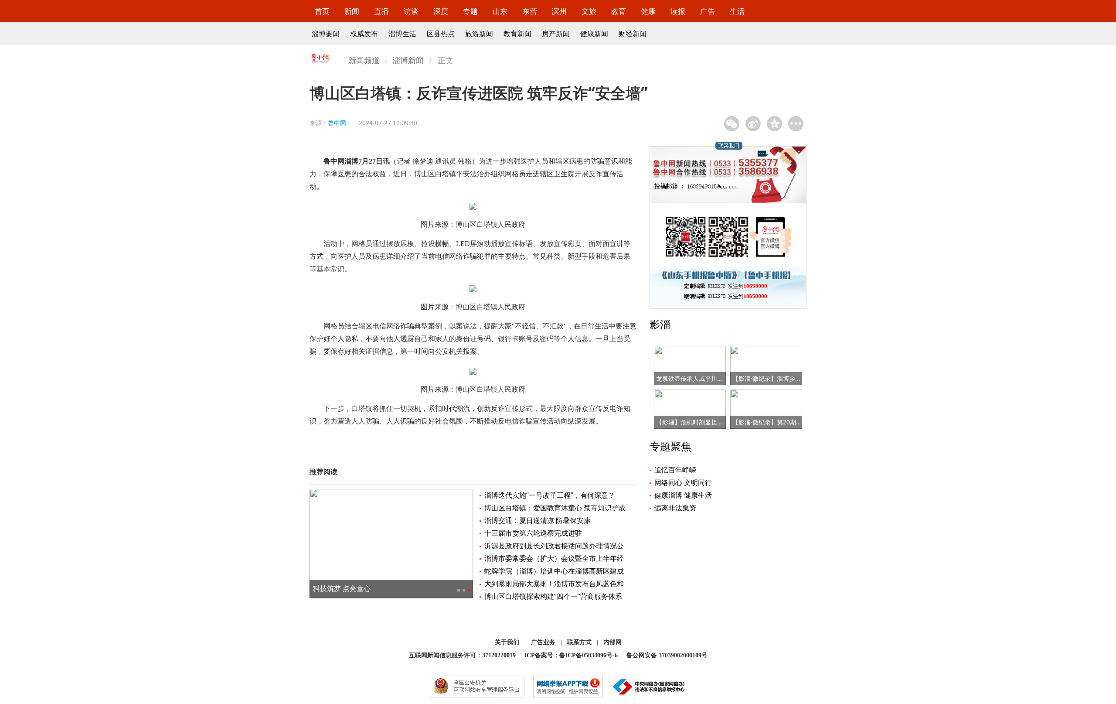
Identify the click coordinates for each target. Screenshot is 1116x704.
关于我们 (507, 642)
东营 (529, 11)
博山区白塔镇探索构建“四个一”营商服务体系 (553, 596)
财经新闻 (632, 33)
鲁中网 (337, 123)
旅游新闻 (479, 33)
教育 (618, 11)
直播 (381, 11)
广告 (707, 11)
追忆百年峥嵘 (675, 470)
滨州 (559, 11)
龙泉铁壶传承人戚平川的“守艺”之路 (704, 378)
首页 (322, 11)
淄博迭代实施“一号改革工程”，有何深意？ (549, 495)
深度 (440, 11)
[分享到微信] (731, 123)
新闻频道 (364, 60)
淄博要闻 (326, 33)
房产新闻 (556, 33)
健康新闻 (594, 33)
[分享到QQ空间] (774, 123)
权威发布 (364, 33)
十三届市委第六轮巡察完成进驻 (533, 533)
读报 (677, 11)
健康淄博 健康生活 (683, 495)
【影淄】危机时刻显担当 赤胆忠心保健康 (712, 422)
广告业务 (543, 642)
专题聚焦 (670, 446)
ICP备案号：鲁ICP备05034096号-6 (571, 655)
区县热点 (441, 33)
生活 (737, 11)
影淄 (660, 324)
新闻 (351, 11)
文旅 (589, 11)
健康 (648, 11)
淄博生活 (402, 33)
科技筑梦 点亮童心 (342, 588)
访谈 (411, 11)
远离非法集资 (675, 508)
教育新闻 (517, 33)
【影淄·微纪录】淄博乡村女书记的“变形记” (790, 378)
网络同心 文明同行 (683, 482)
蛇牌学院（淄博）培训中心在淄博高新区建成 (554, 571)
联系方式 (579, 642)
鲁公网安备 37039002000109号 (667, 655)
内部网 (612, 642)
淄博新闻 (408, 60)
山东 (500, 11)
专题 (470, 11)
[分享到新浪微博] (753, 123)
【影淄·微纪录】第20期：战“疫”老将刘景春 (790, 422)
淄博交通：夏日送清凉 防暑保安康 (537, 520)
